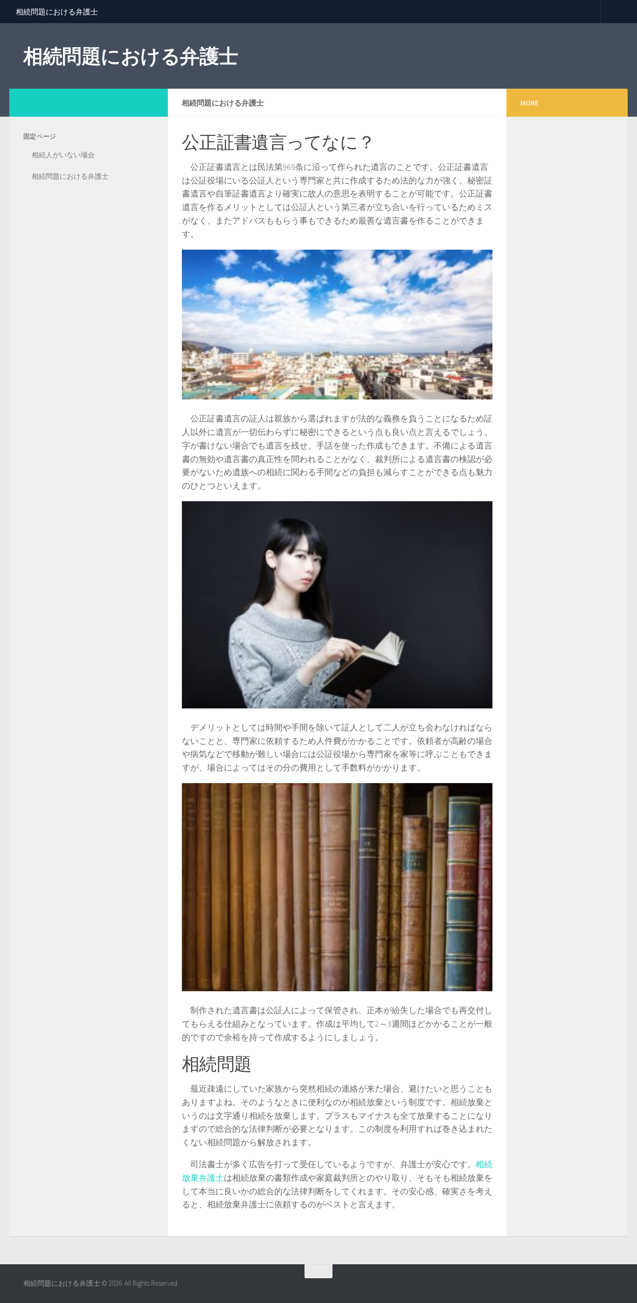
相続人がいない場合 (63, 154)
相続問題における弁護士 (57, 11)
